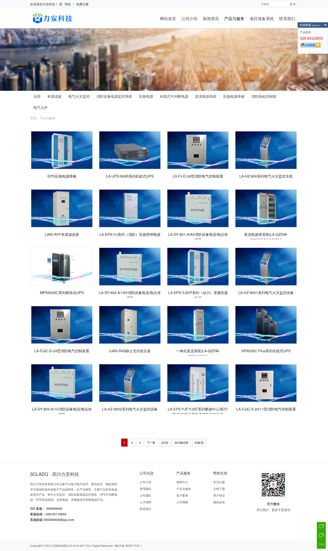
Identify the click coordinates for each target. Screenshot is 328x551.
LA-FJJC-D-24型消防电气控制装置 (61, 350)
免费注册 (82, 4)
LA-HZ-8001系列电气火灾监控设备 (266, 292)
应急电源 (146, 96)
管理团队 (145, 489)
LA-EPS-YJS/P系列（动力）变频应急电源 (198, 295)
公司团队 (145, 495)
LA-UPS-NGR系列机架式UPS (130, 176)
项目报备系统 (262, 18)
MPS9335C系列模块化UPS (62, 292)
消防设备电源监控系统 (114, 96)
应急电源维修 (234, 96)
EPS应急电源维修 (62, 176)
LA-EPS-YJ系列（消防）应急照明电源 (130, 234)
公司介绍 (189, 18)
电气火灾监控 (79, 96)
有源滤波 (54, 96)
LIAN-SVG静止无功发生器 (130, 350)
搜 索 (293, 4)
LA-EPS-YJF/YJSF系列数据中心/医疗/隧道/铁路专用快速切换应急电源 (198, 411)
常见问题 (219, 482)
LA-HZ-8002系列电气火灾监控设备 (130, 409)
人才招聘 (145, 502)
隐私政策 (219, 502)
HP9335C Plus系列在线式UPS (266, 350)
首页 (33, 118)
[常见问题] (321, 544)
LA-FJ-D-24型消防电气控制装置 (198, 176)
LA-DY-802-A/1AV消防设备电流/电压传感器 (130, 295)
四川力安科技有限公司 (58, 545)
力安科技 (49, 4)
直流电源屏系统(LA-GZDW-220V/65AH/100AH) (266, 237)
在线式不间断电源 (174, 96)
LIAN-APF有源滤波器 (62, 234)
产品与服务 (234, 18)
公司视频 (182, 502)
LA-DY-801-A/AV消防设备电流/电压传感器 (198, 237)
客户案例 (182, 495)
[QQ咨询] (321, 526)
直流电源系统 (205, 96)
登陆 (67, 4)
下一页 (151, 443)
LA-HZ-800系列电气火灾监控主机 (266, 176)
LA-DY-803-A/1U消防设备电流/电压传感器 (62, 411)
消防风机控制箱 (263, 96)
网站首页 (168, 18)
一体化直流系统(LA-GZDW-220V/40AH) (198, 353)
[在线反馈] (321, 535)
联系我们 (287, 18)
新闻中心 (182, 482)
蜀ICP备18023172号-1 (128, 545)
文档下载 (219, 489)
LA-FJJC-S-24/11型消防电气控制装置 (266, 409)
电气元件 (40, 107)
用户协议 (219, 495)
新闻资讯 (211, 18)
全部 (37, 96)
